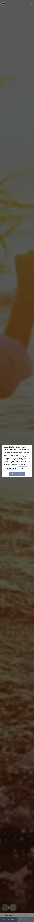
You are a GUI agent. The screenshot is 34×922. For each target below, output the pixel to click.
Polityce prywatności (8, 455)
